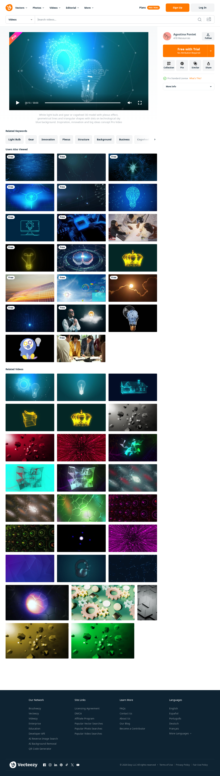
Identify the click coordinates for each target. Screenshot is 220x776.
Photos (37, 7)
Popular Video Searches (88, 733)
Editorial (71, 7)
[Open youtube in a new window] (78, 765)
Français (174, 728)
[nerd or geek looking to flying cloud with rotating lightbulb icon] (81, 318)
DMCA (78, 713)
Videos (54, 7)
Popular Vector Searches (89, 723)
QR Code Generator (40, 748)
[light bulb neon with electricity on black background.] (30, 258)
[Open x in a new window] (72, 765)
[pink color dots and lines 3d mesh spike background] (133, 538)
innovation (48, 139)
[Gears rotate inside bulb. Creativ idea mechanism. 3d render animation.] (133, 318)
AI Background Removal (43, 743)
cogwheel (143, 139)
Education (34, 728)
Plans (142, 7)
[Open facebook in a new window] (44, 765)
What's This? (195, 78)
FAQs (123, 708)
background (104, 139)
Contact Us (126, 713)
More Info (171, 86)
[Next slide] (151, 139)
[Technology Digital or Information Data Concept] (81, 167)
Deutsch (174, 723)
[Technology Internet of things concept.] (81, 197)
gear (31, 139)
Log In (202, 7)
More (87, 7)
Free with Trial (188, 50)
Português (175, 718)
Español (173, 713)
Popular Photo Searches (88, 728)
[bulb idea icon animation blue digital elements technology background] (30, 197)
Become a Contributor (132, 728)
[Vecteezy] (9, 7)
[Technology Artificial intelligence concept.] (81, 258)
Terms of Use (166, 764)
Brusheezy (35, 708)
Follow (208, 38)
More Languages (179, 733)
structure (83, 139)
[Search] (200, 19)
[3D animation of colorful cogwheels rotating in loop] (103, 602)
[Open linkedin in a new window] (55, 765)
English (173, 708)
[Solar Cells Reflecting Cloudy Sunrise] (30, 288)
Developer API (37, 733)
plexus (66, 139)
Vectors (19, 7)
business (124, 139)
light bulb (14, 139)
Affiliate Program (84, 718)
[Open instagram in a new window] (50, 765)
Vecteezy (34, 713)
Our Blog (125, 723)
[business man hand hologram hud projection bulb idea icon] (133, 167)
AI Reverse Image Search (43, 738)
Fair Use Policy (200, 764)
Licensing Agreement (87, 708)
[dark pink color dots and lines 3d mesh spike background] (81, 447)
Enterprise (35, 723)
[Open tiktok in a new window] (66, 765)
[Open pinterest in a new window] (61, 765)
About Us (125, 718)
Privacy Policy (183, 764)
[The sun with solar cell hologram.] (81, 288)
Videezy (33, 718)
